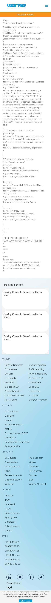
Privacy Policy (13, 583)
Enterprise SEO (12, 446)
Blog (31, 479)
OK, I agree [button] (25, 600)
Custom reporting (37, 365)
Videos (32, 462)
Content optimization (15, 395)
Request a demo (25, 14)
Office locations (12, 526)
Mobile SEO (35, 382)
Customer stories (13, 479)
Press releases (12, 513)
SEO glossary (35, 471)
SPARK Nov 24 (12, 555)
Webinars (9, 484)
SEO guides (10, 457)
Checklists (34, 466)
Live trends (10, 378)
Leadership (10, 504)
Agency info (11, 517)
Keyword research (14, 365)
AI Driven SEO (36, 378)
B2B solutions (11, 411)
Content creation (13, 391)
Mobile (8, 428)
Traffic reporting (36, 369)
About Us (9, 495)
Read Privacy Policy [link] (36, 597)
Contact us (10, 521)
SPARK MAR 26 (12, 542)
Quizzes (33, 475)
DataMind (9, 415)
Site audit (9, 382)
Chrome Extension (38, 400)
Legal (9, 587)
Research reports (13, 475)
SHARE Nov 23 (12, 559)
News (8, 508)
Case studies (11, 462)
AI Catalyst (34, 395)
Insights (8, 420)
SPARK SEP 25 (12, 546)
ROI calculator (36, 457)
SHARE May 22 (12, 563)
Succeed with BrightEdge (17, 442)
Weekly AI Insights (38, 484)
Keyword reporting (38, 373)
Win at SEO (10, 437)
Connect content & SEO (16, 433)
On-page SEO (12, 386)
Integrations (35, 391)
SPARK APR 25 (12, 550)
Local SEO (34, 386)
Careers (9, 530)
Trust (7, 500)
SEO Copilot (11, 400)
